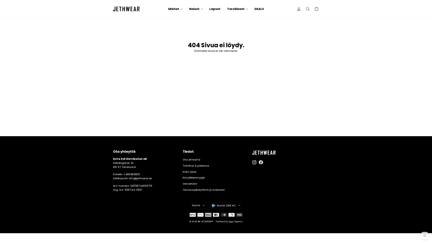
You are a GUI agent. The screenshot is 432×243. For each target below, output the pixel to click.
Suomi (196, 205)
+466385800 (132, 174)
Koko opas (190, 171)
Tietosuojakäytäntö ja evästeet (204, 190)
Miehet (174, 9)
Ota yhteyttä (191, 159)
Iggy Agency (236, 221)
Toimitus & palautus (196, 165)
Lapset (214, 9)
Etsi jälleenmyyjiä (194, 177)
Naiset (194, 9)
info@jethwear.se (140, 178)
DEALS (259, 9)
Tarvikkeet (236, 9)
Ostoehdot (190, 183)
